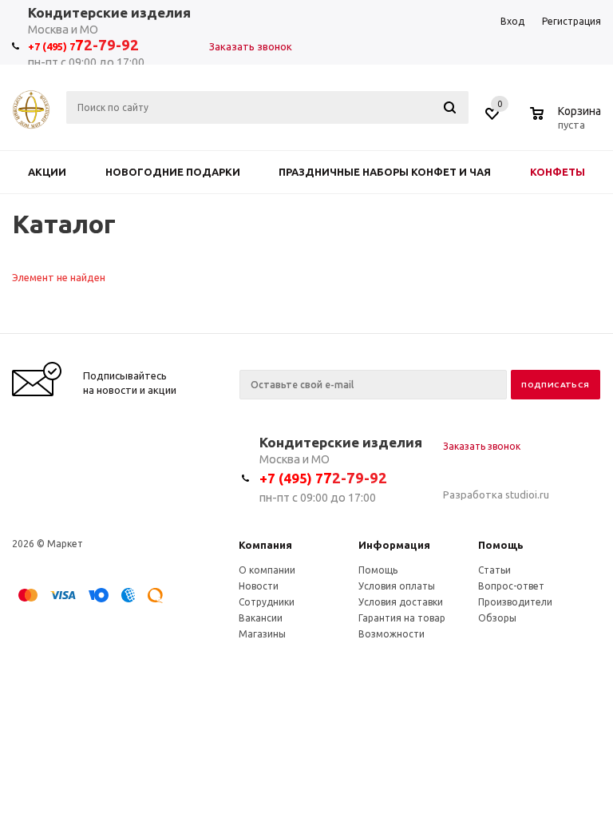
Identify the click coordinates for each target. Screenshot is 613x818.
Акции (47, 171)
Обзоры (497, 618)
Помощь (501, 544)
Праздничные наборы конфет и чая (385, 171)
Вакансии (261, 618)
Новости (259, 586)
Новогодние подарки (172, 171)
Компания (265, 544)
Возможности (391, 634)
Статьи (494, 570)
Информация (394, 544)
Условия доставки (400, 602)
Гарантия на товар (401, 618)
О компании (267, 570)
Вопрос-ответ (511, 586)
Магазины (262, 634)
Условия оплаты (396, 586)
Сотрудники (267, 602)
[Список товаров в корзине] (567, 122)
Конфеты (557, 171)
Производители (515, 602)
